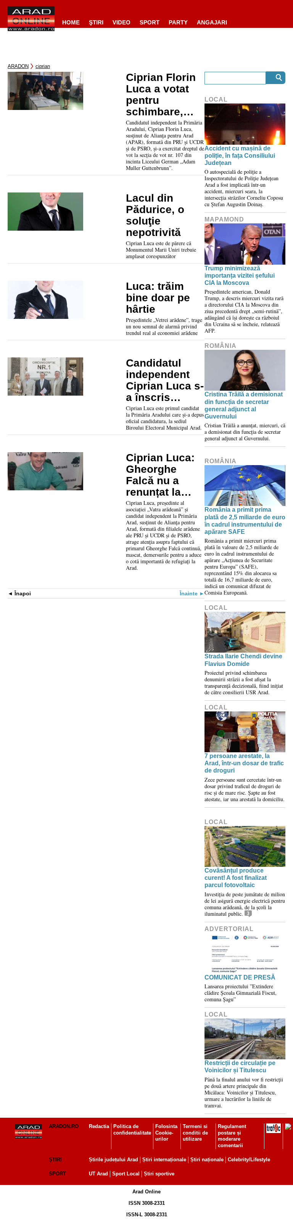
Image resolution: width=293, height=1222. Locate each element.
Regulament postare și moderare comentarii (232, 1136)
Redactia (99, 1126)
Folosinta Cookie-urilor (166, 1132)
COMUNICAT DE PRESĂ (239, 977)
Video (121, 22)
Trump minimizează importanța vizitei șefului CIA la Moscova (239, 275)
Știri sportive (159, 1174)
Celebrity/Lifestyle (249, 1159)
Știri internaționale (164, 1159)
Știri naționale (207, 1159)
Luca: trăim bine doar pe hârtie (158, 298)
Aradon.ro (64, 1126)
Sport (149, 22)
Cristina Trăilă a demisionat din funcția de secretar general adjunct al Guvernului (243, 405)
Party (178, 22)
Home (71, 22)
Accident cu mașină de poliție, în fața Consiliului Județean (239, 155)
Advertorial (229, 929)
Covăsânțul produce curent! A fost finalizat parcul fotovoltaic (235, 877)
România (220, 346)
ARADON (18, 66)
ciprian (42, 66)
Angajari (212, 22)
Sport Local (126, 1174)
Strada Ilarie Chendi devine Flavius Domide (243, 660)
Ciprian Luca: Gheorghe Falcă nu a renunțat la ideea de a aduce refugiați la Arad (164, 475)
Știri (55, 1159)
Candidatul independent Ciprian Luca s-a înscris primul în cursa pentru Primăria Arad (165, 380)
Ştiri (96, 22)
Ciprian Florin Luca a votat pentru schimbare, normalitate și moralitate (161, 95)
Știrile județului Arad (113, 1159)
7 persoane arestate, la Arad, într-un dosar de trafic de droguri (244, 763)
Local (216, 99)
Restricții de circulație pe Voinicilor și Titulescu (239, 1066)
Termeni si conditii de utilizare (195, 1132)
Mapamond (224, 219)
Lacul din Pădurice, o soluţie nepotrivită (155, 215)
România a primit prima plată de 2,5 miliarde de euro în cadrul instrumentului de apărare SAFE (244, 520)
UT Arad (98, 1174)
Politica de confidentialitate (132, 1129)
